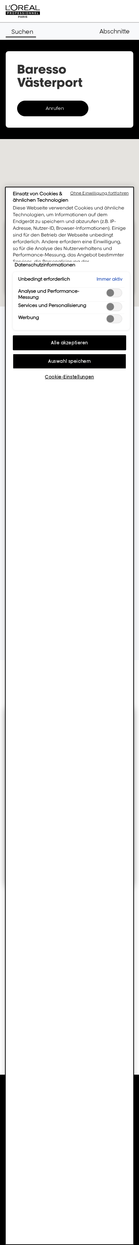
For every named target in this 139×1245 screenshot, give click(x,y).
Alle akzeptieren (69, 342)
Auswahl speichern (69, 361)
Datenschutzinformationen (45, 265)
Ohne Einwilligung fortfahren (99, 193)
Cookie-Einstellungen (69, 376)
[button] (116, 31)
